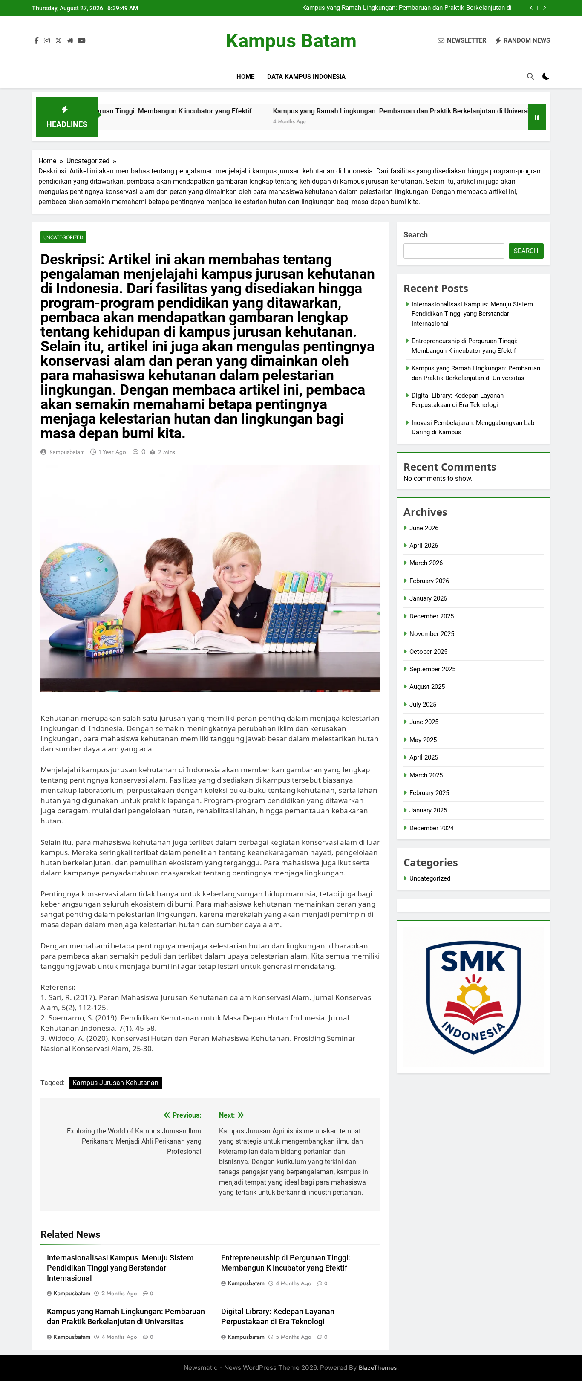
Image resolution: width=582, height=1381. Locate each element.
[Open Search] (530, 76)
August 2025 (427, 686)
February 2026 (429, 581)
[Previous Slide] (531, 8)
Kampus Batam (291, 40)
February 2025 (429, 793)
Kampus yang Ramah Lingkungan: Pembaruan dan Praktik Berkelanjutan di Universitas (407, 8)
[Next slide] (544, 8)
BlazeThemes (378, 1367)
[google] (69, 41)
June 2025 (423, 722)
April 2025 (423, 757)
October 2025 (428, 652)
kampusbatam (67, 452)
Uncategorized (63, 237)
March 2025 (426, 775)
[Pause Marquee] (537, 117)
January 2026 (428, 598)
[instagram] (46, 41)
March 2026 (426, 563)
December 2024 (431, 828)
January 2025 (428, 810)
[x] (58, 41)
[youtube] (81, 41)
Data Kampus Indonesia (306, 77)
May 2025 (423, 740)
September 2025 (432, 669)
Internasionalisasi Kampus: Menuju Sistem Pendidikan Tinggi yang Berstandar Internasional (120, 1268)
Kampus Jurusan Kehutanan (115, 1083)
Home (245, 77)
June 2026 (423, 528)
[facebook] (36, 41)
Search (415, 234)
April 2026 (423, 545)
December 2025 (431, 616)
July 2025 (422, 704)
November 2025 (431, 634)
